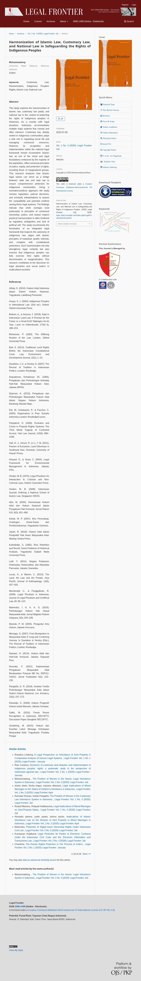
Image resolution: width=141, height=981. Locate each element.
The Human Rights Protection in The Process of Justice (55, 844)
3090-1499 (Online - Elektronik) (88, 21)
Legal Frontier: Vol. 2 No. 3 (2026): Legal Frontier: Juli (51, 830)
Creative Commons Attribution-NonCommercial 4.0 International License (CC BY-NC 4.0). (71, 910)
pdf (61, 119)
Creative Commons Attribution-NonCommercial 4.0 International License (74, 187)
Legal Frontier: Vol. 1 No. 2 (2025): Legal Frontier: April (52, 823)
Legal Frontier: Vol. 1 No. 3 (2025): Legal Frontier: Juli (62, 782)
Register (125, 5)
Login (134, 5)
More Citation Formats (67, 224)
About (63, 21)
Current (38, 21)
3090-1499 (20, 906)
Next (85, 854)
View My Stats (16, 950)
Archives (51, 21)
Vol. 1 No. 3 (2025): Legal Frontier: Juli (43, 34)
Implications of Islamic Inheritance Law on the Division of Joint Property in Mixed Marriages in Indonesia (53, 820)
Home (26, 21)
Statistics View (109, 162)
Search (130, 21)
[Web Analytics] (13, 946)
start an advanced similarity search (40, 860)
